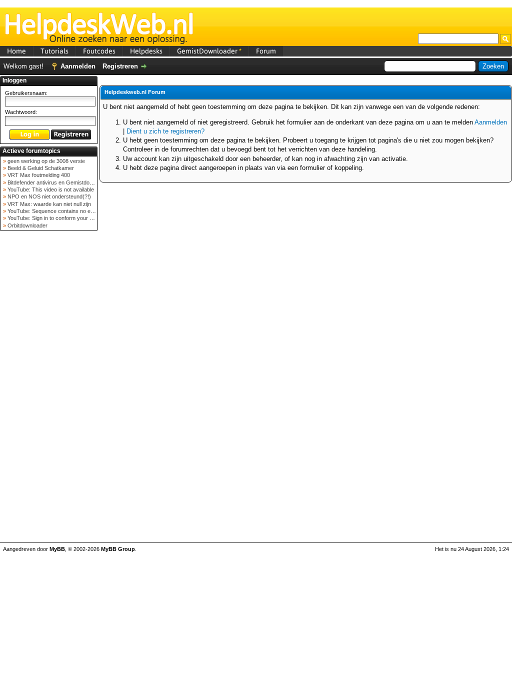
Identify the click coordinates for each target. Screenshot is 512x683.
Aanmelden (78, 66)
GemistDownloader (209, 51)
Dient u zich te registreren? (165, 131)
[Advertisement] (49, 392)
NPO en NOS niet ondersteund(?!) (48, 197)
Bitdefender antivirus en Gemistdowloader (57, 183)
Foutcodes (99, 51)
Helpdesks (146, 51)
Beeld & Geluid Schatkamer (40, 168)
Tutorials (54, 51)
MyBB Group (118, 549)
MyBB (57, 549)
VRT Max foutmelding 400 (38, 175)
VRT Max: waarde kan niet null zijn (48, 204)
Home (16, 51)
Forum (266, 51)
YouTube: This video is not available (50, 189)
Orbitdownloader (27, 225)
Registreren (120, 66)
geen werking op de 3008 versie (45, 161)
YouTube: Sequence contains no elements (58, 211)
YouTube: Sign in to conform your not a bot (58, 218)
